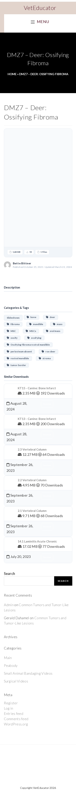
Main (8, 658)
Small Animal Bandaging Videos (28, 673)
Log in (8, 708)
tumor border (17, 365)
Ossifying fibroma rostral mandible (29, 344)
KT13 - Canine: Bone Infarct (37, 418)
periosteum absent (20, 351)
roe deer (49, 351)
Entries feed (13, 713)
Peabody (11, 665)
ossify (13, 337)
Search (9, 573)
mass (58, 324)
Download (38, 275)
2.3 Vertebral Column (32, 449)
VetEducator (40, 7)
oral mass (54, 331)
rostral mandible (19, 358)
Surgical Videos (16, 681)
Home (12, 74)
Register (11, 703)
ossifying (36, 337)
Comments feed (16, 719)
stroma (46, 358)
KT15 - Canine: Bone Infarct (37, 388)
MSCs (32, 331)
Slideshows (13, 317)
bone (32, 317)
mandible (37, 324)
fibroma (14, 324)
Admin (9, 605)
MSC (12, 331)
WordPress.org (16, 724)
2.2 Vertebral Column (32, 480)
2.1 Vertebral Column (32, 510)
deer (52, 317)
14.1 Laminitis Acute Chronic (37, 541)
